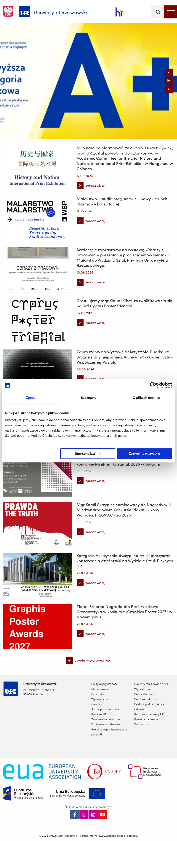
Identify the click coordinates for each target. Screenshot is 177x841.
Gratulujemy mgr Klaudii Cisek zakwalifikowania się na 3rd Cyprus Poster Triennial (124, 303)
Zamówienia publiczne (105, 719)
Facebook (74, 814)
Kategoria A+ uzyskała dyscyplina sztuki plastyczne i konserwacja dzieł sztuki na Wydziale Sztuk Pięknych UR (125, 561)
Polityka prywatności (104, 684)
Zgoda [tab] (31, 397)
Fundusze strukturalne (105, 724)
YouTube (102, 814)
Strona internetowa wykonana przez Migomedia (109, 836)
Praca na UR (99, 714)
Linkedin (93, 814)
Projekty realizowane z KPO (151, 684)
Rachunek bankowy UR (149, 714)
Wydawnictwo (100, 699)
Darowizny (141, 724)
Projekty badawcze (146, 719)
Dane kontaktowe (145, 699)
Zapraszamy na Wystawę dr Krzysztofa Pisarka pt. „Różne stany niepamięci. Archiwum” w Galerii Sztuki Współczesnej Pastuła (125, 357)
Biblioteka (97, 694)
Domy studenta (144, 694)
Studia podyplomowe (105, 709)
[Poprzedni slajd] (169, 72)
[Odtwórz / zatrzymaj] (169, 80)
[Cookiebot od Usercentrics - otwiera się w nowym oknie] (153, 385)
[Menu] (170, 11)
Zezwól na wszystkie (144, 453)
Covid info (97, 704)
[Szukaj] (157, 11)
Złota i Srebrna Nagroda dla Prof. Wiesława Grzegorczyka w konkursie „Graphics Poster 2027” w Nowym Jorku (124, 611)
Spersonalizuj (85, 453)
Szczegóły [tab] (88, 397)
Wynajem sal (142, 689)
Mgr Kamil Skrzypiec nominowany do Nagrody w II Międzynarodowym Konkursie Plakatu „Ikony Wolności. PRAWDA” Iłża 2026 (124, 510)
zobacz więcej (91, 186)
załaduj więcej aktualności (93, 660)
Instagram (83, 814)
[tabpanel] (88, 81)
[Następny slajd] (169, 89)
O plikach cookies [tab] (146, 397)
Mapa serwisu (100, 689)
